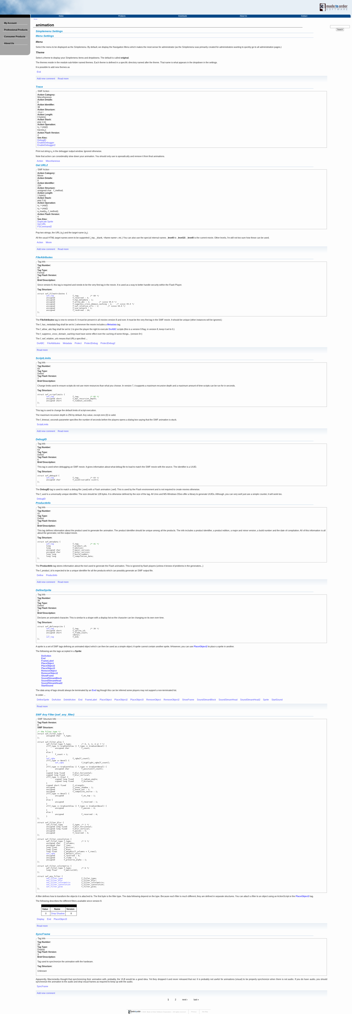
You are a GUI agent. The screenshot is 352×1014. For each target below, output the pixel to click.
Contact (304, 16)
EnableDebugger (45, 142)
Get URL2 (42, 165)
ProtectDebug (91, 343)
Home (61, 16)
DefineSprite (43, 590)
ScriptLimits (43, 358)
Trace (39, 86)
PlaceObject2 (121, 700)
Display (40, 919)
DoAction (56, 700)
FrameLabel (91, 700)
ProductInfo (43, 502)
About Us (243, 16)
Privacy (193, 1011)
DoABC (40, 343)
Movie (49, 242)
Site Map (205, 1011)
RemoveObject (153, 700)
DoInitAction (70, 700)
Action (40, 161)
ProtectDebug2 (108, 343)
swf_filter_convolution (58, 885)
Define (40, 575)
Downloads (182, 16)
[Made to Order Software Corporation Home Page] (176, 7)
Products (122, 16)
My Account (10, 23)
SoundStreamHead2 (250, 700)
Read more (63, 78)
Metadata (67, 343)
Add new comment (46, 78)
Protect (78, 343)
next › (185, 999)
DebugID (41, 140)
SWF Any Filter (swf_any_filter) (55, 714)
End (39, 72)
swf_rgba (50, 758)
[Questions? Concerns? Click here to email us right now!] (134, 1013)
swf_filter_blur (54, 880)
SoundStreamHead (228, 700)
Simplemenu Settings (49, 31)
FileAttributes (44, 257)
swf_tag (50, 296)
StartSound (277, 700)
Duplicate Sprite (45, 221)
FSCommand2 (44, 226)
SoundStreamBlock (206, 700)
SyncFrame (43, 934)
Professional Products (16, 30)
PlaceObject (106, 700)
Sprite (266, 700)
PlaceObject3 (137, 700)
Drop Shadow (58, 913)
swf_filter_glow (54, 887)
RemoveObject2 (171, 700)
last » (196, 999)
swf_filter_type (54, 878)
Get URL (41, 224)
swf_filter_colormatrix (58, 882)
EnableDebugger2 (46, 145)
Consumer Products (14, 36)
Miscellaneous (53, 161)
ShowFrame (188, 700)
